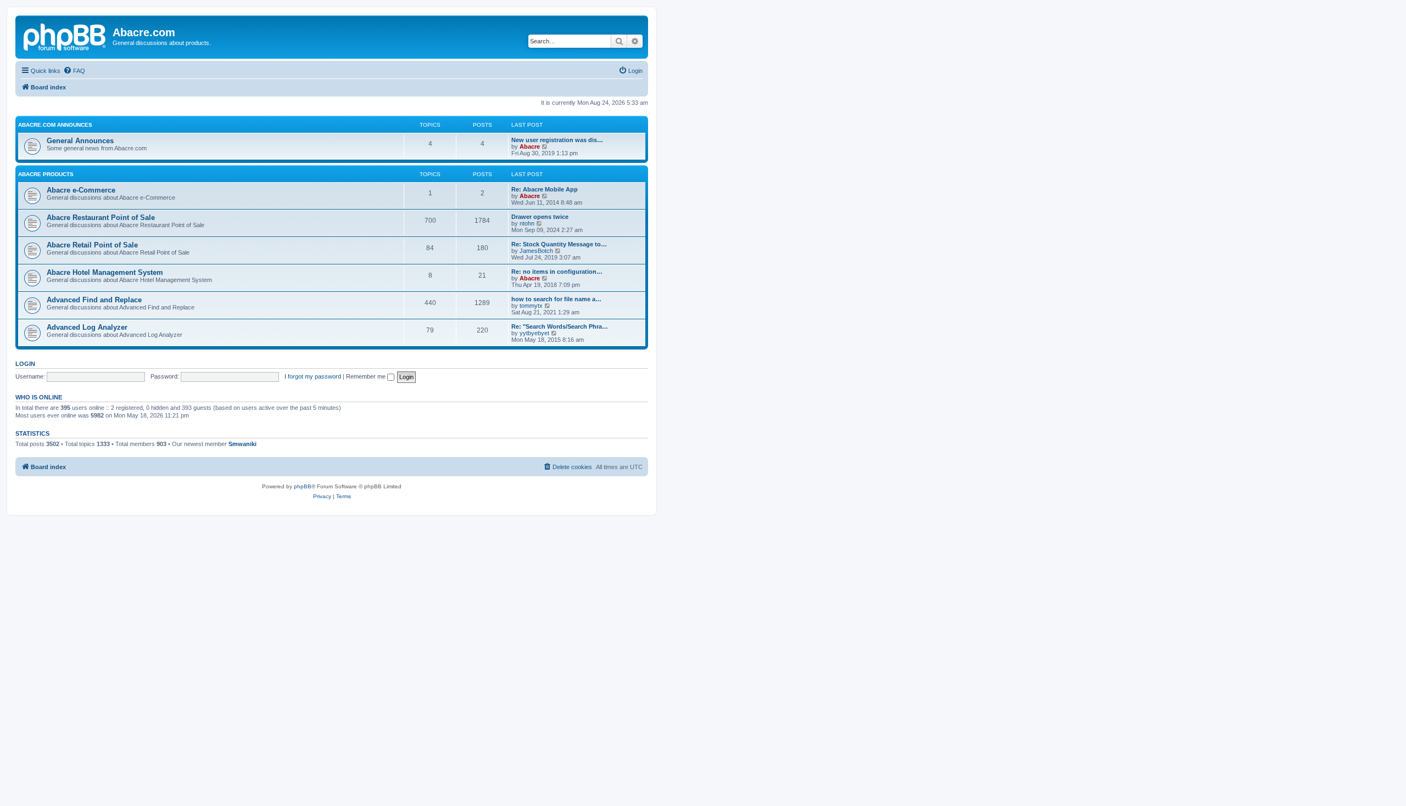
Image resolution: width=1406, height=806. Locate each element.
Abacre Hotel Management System (105, 272)
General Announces (80, 141)
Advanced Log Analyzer (87, 327)
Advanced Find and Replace (94, 300)
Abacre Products (46, 174)
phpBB (302, 486)
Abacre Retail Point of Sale (92, 245)
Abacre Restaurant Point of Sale (101, 217)
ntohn (527, 223)
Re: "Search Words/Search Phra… (559, 326)
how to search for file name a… (556, 299)
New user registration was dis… (557, 140)
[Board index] (65, 35)
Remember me (366, 376)
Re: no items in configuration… (556, 271)
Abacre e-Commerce (81, 190)
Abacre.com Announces (55, 125)
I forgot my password (312, 376)
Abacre (530, 146)
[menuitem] (74, 70)
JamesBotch (536, 250)
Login (25, 363)
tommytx (531, 305)
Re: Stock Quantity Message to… (559, 244)
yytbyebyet (534, 333)
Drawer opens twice (539, 216)
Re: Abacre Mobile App (544, 189)
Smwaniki (242, 444)
